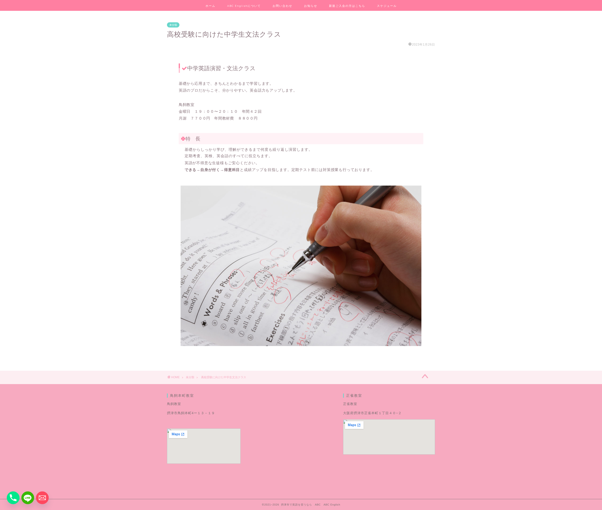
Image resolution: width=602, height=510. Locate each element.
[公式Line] (27, 497)
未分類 (173, 24)
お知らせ (310, 6)
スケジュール (387, 6)
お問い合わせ (282, 6)
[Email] (42, 497)
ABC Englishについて (244, 6)
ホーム (210, 6)
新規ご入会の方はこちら (347, 6)
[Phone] (13, 497)
